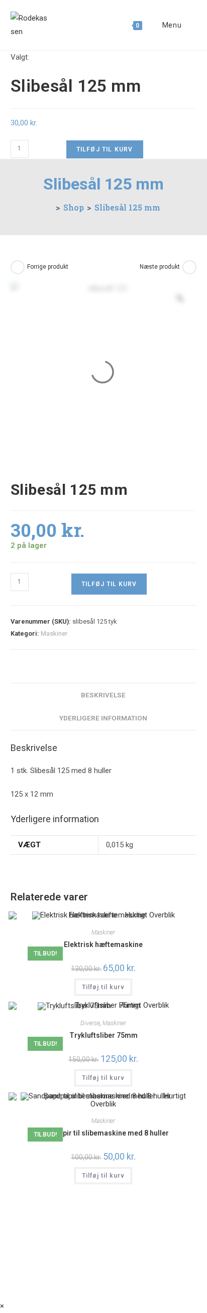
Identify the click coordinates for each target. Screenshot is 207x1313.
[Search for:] (190, 25)
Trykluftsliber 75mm (103, 1035)
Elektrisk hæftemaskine (103, 945)
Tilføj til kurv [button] (103, 987)
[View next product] (189, 267)
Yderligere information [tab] (103, 718)
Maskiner (54, 633)
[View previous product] (18, 267)
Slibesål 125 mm (127, 207)
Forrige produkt (47, 266)
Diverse (90, 1023)
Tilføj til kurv (104, 149)
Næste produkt (160, 266)
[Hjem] (50, 207)
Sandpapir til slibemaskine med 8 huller (103, 1133)
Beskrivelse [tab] (103, 695)
